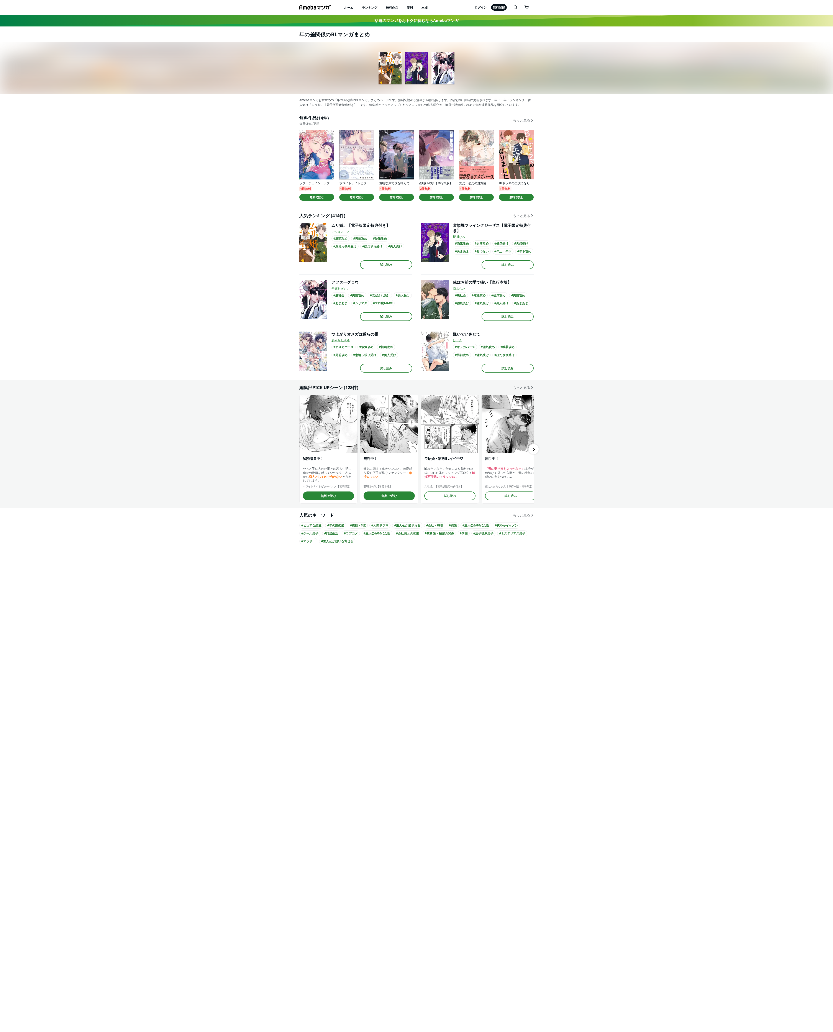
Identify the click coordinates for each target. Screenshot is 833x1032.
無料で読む (317, 197)
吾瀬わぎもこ (340, 288)
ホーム (348, 7)
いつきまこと (340, 232)
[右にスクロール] (533, 449)
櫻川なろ (459, 237)
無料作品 (392, 7)
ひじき (457, 340)
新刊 (410, 7)
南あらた (459, 288)
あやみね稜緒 (340, 340)
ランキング (369, 7)
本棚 (424, 7)
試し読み (386, 265)
